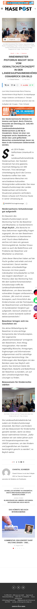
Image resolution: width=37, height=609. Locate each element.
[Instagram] (23, 587)
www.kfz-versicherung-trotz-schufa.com (22, 602)
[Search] (35, 9)
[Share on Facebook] (16, 462)
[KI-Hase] (5, 39)
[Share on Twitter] (19, 462)
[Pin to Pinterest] (21, 462)
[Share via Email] (23, 462)
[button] (4, 532)
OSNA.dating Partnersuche (8, 600)
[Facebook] (13, 587)
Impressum (29, 595)
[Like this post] (14, 462)
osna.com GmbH (20, 595)
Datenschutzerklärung (7, 596)
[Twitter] (18, 587)
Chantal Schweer (14, 79)
